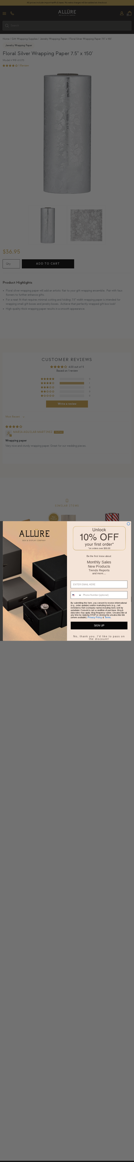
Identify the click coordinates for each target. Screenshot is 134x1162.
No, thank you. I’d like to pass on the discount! (99, 636)
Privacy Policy (95, 617)
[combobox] (76, 595)
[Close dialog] (128, 523)
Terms (108, 617)
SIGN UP (99, 625)
